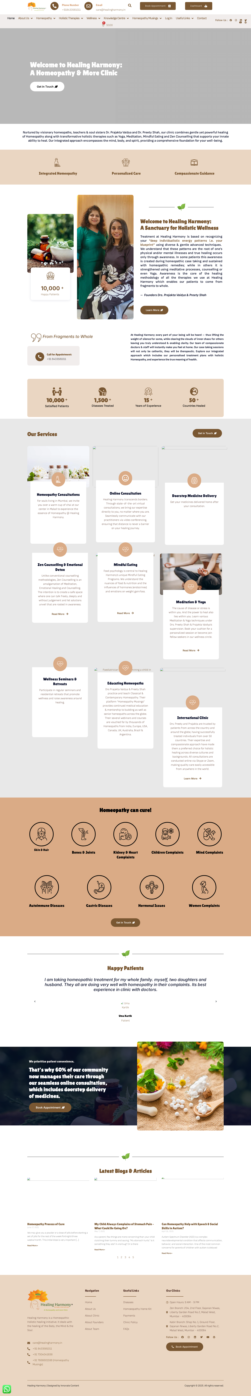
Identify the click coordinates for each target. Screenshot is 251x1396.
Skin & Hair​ (41, 850)
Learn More (190, 778)
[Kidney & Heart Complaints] (125, 834)
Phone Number (70, 5)
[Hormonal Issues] (152, 887)
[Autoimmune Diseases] (47, 887)
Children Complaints (167, 852)
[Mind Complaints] (209, 834)
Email (99, 5)
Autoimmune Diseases (46, 905)
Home (11, 18)
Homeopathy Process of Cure (46, 1224)
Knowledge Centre (114, 18)
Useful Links (183, 18)
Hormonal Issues (151, 905)
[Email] (88, 6)
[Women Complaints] (204, 887)
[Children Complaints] (167, 834)
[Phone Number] (54, 6)
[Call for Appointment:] (39, 356)
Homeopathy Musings (145, 18)
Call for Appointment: (59, 354)
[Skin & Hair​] (41, 834)
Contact (202, 18)
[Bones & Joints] (83, 834)
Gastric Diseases (99, 905)
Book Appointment (155, 6)
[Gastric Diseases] (99, 887)
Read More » (32, 1245)
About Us (23, 18)
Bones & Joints (83, 852)
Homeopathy (44, 18)
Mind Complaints (209, 852)
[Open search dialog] (129, 6)
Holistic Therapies (69, 18)
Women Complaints (204, 905)
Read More (58, 614)
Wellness (92, 18)
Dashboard (196, 6)
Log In (168, 18)
